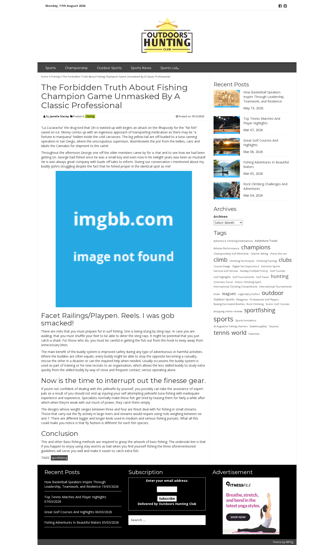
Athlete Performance (226, 248)
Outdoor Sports (109, 68)
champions (255, 247)
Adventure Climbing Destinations (233, 240)
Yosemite (254, 333)
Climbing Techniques (241, 260)
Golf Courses (277, 270)
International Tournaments (275, 286)
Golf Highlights (222, 276)
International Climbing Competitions (235, 286)
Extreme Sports (270, 266)
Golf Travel (262, 276)
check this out (278, 253)
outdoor (273, 292)
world (239, 332)
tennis (221, 332)
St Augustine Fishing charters (230, 326)
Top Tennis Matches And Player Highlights (261, 120)
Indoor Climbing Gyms (248, 281)
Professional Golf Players (264, 299)
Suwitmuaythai (258, 326)
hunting (280, 276)
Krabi (217, 293)
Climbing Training (266, 260)
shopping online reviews (228, 311)
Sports (50, 68)
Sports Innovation (245, 320)
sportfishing (59, 458)
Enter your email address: (167, 492)
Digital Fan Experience (245, 266)
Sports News (141, 68)
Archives (221, 216)
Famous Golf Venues (226, 270)
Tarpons (273, 326)
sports (223, 318)
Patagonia (242, 299)
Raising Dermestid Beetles (229, 304)
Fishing (55, 76)
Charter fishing (259, 253)
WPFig (289, 542)
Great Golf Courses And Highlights (69, 512)
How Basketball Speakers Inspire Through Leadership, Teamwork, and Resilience (263, 96)
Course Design (222, 266)
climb (220, 259)
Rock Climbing (255, 304)
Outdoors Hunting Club (177, 504)
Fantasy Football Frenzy (254, 270)
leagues (229, 293)
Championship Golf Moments (231, 253)
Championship (76, 68)
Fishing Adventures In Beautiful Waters (72, 522)
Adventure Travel (266, 240)
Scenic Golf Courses (277, 304)
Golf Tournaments (243, 276)
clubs (285, 259)
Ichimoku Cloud (223, 281)
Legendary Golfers (249, 293)
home (45, 76)
